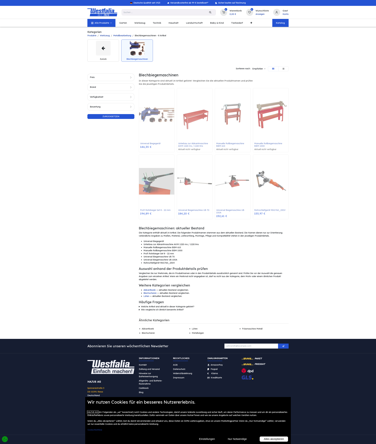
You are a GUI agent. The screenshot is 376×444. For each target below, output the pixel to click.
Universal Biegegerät (150, 143)
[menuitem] (101, 23)
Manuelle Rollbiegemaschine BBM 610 (230, 144)
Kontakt (143, 364)
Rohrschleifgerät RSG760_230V (270, 210)
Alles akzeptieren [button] (274, 439)
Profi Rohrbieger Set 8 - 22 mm (155, 210)
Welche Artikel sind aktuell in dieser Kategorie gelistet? (167, 306)
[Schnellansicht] (173, 92)
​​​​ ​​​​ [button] (283, 346)
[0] (223, 12)
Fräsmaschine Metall (252, 328)
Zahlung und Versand (149, 369)
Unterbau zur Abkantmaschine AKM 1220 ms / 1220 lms (193, 144)
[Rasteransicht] (273, 68)
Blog (141, 392)
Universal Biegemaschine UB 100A (230, 211)
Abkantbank (149, 290)
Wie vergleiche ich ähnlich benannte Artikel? (162, 309)
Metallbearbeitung (122, 35)
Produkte (91, 35)
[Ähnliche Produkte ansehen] (173, 106)
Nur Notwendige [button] (237, 439)
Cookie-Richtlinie (95, 430)
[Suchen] (210, 12)
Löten (146, 296)
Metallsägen (198, 333)
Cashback (144, 388)
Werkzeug (105, 35)
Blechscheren (150, 293)
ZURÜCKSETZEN (111, 116)
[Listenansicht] (283, 68)
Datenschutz (179, 369)
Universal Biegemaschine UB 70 (193, 210)
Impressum (178, 377)
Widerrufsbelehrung (183, 373)
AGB (175, 364)
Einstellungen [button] (207, 439)
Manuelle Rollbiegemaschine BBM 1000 (268, 144)
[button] (259, 68)
